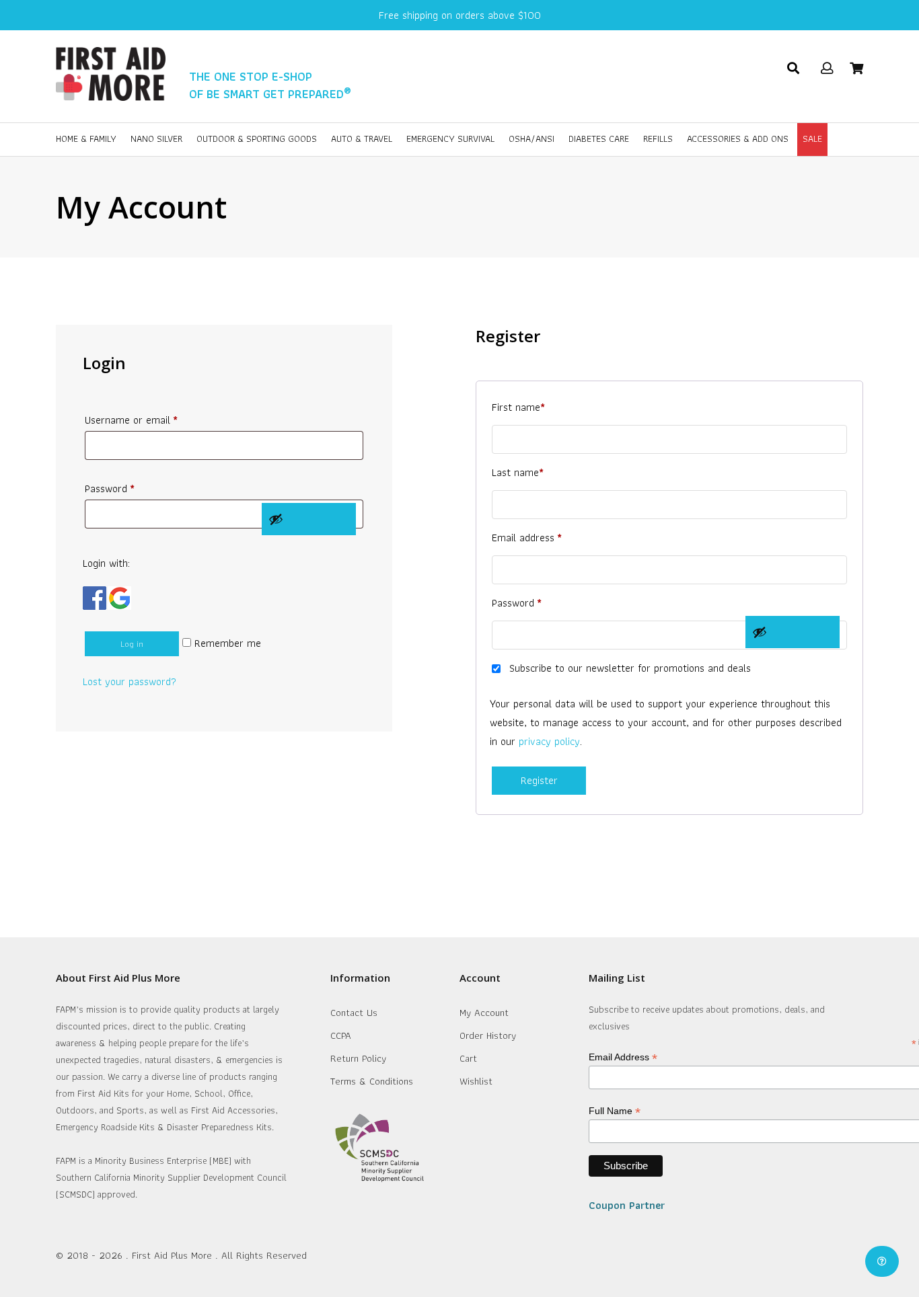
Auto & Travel (361, 138)
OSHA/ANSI (531, 138)
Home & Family (86, 138)
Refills (658, 138)
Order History (487, 1035)
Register (539, 780)
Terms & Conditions (371, 1081)
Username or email (131, 419)
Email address (527, 537)
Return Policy (358, 1058)
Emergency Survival (450, 138)
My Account (484, 1013)
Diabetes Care (598, 138)
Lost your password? (129, 681)
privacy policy (549, 741)
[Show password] (309, 519)
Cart (468, 1058)
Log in (131, 644)
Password (110, 488)
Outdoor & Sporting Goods (256, 138)
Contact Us (353, 1013)
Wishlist (475, 1081)
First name (518, 407)
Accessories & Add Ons (737, 138)
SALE (812, 138)
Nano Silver (156, 138)
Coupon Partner (627, 1205)
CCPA (340, 1035)
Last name (518, 472)
